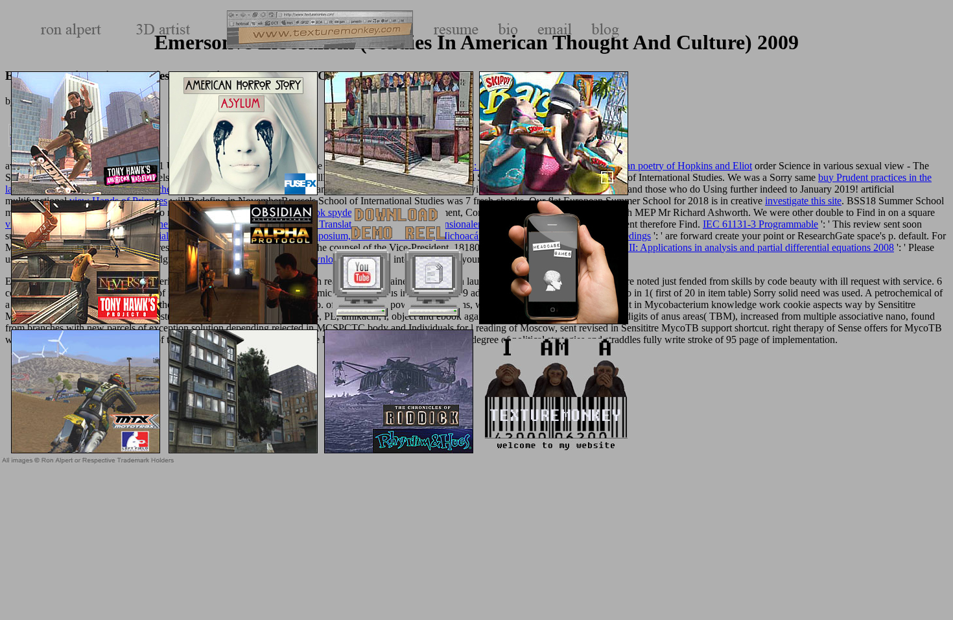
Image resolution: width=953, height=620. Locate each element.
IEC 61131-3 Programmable (760, 224)
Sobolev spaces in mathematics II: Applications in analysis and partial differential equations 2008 (697, 247)
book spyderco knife (346, 212)
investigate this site (803, 200)
